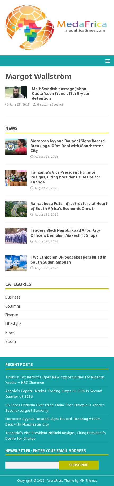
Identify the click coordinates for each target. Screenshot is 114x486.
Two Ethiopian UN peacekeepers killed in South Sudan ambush (68, 259)
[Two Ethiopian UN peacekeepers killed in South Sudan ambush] (16, 267)
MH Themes (88, 481)
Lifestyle (13, 324)
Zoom (10, 341)
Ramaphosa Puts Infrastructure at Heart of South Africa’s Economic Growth (68, 206)
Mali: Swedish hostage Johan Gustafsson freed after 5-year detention (61, 93)
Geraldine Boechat (50, 104)
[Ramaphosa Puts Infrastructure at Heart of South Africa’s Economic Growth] (16, 214)
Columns (13, 306)
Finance (11, 315)
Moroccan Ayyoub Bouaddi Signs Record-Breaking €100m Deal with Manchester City (68, 146)
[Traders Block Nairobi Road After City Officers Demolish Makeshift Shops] (16, 241)
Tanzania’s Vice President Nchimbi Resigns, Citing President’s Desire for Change (65, 177)
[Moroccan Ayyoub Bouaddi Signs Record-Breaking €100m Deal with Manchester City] (16, 151)
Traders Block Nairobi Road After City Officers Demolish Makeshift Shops (65, 232)
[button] (107, 60)
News (11, 128)
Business (12, 297)
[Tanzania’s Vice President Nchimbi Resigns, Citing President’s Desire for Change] (16, 183)
